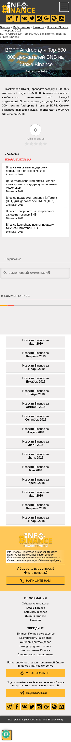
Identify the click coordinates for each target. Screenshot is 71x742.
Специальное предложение (35, 654)
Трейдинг (35, 628)
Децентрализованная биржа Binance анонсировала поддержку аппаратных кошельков (32, 184)
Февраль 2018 (12, 30)
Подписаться (36, 692)
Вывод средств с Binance (36, 646)
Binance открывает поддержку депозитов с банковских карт (26, 169)
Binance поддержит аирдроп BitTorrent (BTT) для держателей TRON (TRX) (31, 199)
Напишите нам (38, 580)
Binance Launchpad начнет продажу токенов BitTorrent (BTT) (30, 226)
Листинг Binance (35, 616)
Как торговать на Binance (35, 637)
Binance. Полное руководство (36, 633)
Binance (5, 27)
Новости (38, 27)
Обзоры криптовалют (35, 603)
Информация (21, 27)
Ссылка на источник (18, 159)
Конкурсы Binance (35, 611)
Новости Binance (57, 27)
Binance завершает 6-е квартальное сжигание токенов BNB (30, 212)
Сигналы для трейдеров (35, 641)
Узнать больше (37, 673)
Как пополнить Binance (35, 650)
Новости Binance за (35, 341)
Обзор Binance (35, 607)
